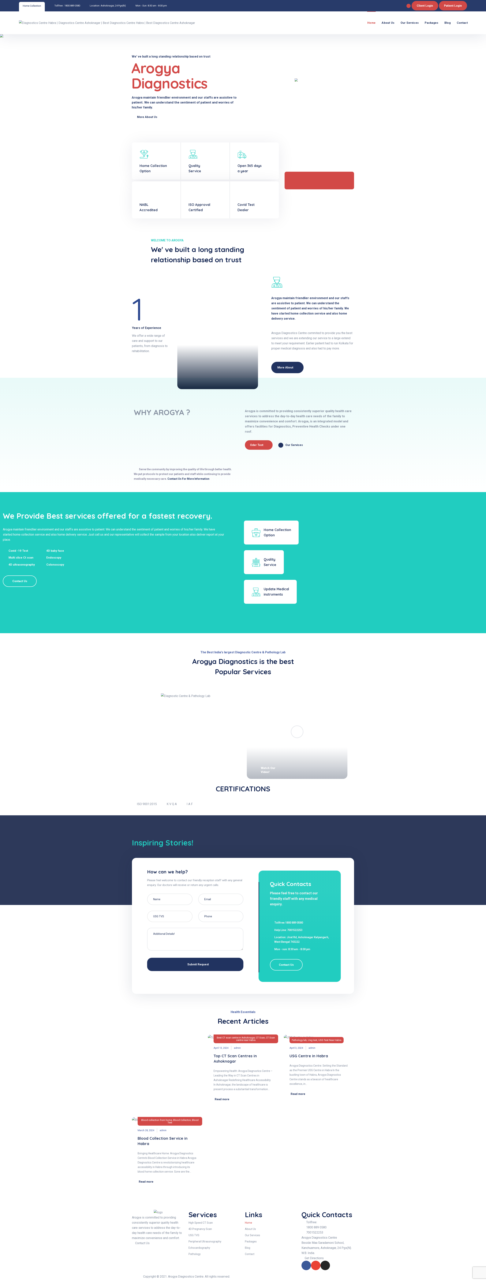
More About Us (147, 117)
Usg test (312, 1040)
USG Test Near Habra (329, 1040)
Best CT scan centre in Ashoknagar (236, 1037)
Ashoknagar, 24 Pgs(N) (113, 5)
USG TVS (194, 1235)
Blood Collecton (182, 1120)
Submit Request (198, 964)
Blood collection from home (156, 1120)
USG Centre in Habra (309, 1055)
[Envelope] (315, 1265)
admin (237, 1047)
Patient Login (453, 5)
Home (371, 22)
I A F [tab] (190, 804)
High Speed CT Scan (201, 1222)
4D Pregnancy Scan (200, 1228)
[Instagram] (325, 1265)
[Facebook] (408, 6)
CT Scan (260, 1037)
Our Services (410, 22)
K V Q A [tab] (172, 804)
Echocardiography (199, 1247)
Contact (462, 22)
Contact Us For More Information (188, 478)
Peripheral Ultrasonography (205, 1241)
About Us (388, 22)
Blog (447, 22)
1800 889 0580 (72, 5)
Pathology (195, 1254)
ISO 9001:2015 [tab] (147, 804)
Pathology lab (299, 1040)
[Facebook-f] (306, 1265)
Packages (431, 22)
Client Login (425, 5)
